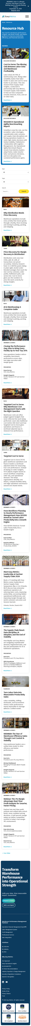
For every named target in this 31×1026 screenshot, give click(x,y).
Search (4, 188)
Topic (3, 178)
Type (3, 169)
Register (15, 10)
